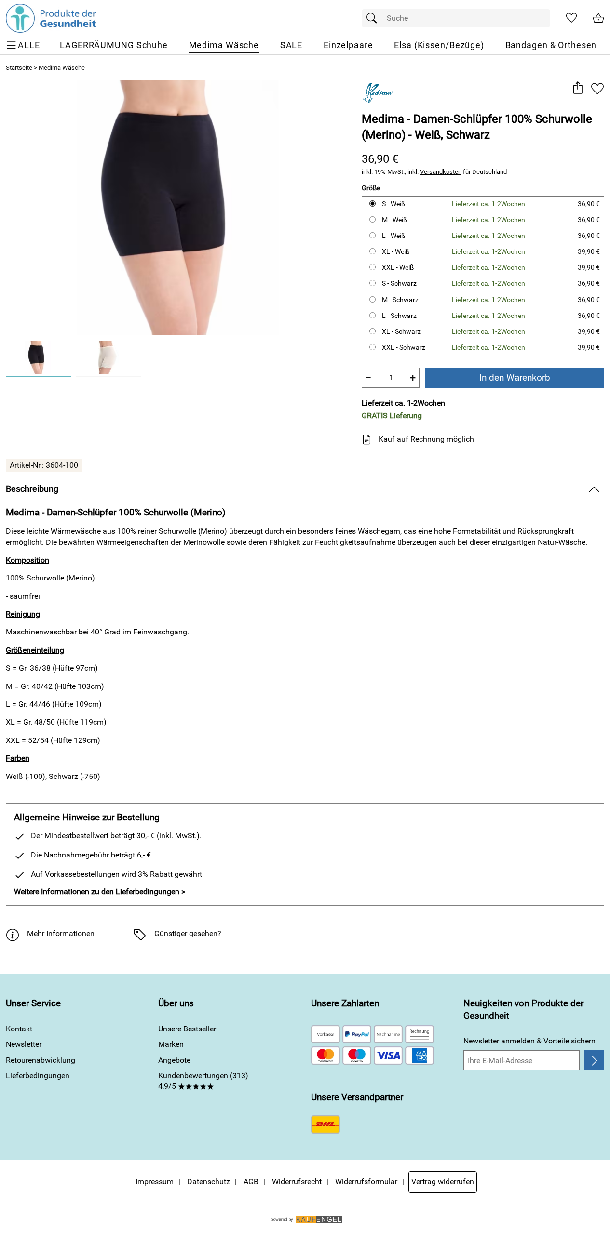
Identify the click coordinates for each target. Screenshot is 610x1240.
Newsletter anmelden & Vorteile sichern (529, 1040)
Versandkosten (440, 171)
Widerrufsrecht (297, 1181)
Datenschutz (208, 1181)
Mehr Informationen (61, 933)
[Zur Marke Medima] (378, 92)
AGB (251, 1181)
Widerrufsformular (366, 1181)
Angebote (174, 1060)
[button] (577, 88)
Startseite (19, 67)
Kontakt (19, 1028)
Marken (171, 1044)
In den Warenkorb (514, 377)
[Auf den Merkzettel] (597, 88)
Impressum (155, 1181)
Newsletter (23, 1044)
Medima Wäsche (62, 67)
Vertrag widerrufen (442, 1181)
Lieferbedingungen (37, 1075)
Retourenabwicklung (40, 1060)
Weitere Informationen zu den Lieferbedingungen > (99, 891)
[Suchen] (374, 18)
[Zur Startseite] (51, 18)
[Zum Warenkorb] (598, 18)
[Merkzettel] (571, 18)
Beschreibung (32, 489)
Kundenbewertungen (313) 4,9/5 (203, 1081)
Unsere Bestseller (187, 1028)
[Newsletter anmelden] (594, 1060)
